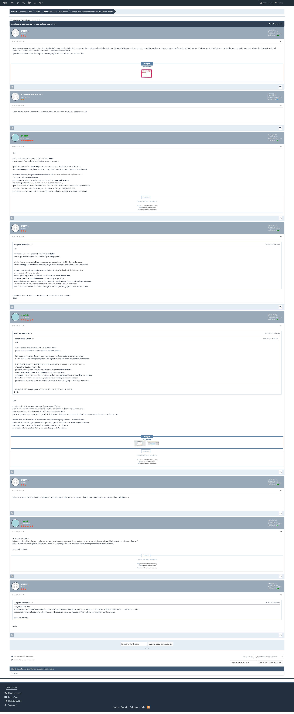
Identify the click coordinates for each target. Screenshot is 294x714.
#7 (280, 532)
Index (116, 707)
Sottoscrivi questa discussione (24, 660)
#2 (280, 105)
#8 (280, 595)
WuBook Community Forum (21, 12)
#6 (280, 490)
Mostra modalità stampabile (23, 656)
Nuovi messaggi (14, 693)
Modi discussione (275, 24)
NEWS (38, 12)
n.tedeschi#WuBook (31, 94)
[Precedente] (146, 647)
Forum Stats (13, 697)
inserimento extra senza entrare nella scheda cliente (92, 12)
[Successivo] (148, 647)
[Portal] (18, 2)
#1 (280, 41)
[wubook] (4, 2)
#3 (280, 146)
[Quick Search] (23, 2)
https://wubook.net (148, 208)
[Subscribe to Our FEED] (148, 707)
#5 (280, 325)
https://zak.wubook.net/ (148, 210)
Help (143, 707)
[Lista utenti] (29, 2)
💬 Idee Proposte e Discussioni (56, 12)
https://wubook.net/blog (148, 205)
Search (124, 707)
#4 (280, 236)
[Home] (12, 2)
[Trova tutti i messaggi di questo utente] (12, 87)
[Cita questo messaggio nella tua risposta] (280, 87)
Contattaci (11, 705)
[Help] (35, 2)
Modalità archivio (15, 701)
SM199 (24, 31)
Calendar (134, 707)
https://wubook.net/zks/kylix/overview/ (68, 175)
